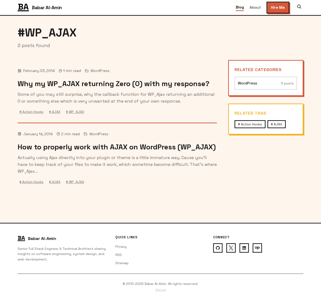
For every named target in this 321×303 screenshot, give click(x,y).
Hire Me (278, 7)
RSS (118, 255)
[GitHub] (218, 248)
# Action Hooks (31, 112)
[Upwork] (257, 248)
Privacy (121, 246)
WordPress (100, 70)
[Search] (299, 7)
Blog (240, 7)
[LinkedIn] (244, 248)
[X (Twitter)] (231, 248)
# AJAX (54, 112)
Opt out (160, 290)
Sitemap (122, 263)
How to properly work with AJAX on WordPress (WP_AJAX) (117, 147)
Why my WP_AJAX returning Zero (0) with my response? (113, 83)
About (255, 7)
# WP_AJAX (75, 112)
